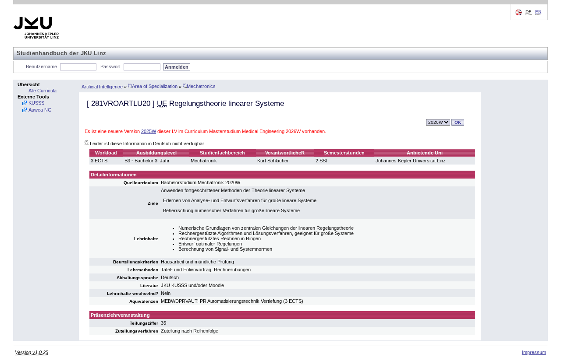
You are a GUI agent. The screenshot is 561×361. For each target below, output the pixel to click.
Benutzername (41, 66)
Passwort (110, 66)
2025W (148, 131)
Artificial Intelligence (102, 86)
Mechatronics (199, 86)
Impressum (534, 352)
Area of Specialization (153, 86)
